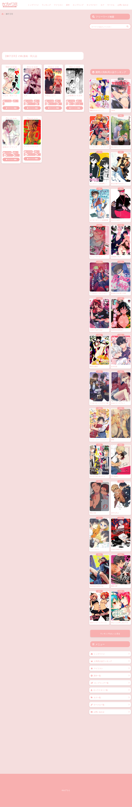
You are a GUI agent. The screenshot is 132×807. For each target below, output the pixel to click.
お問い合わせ (123, 4)
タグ (102, 4)
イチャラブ (31, 104)
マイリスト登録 (11, 108)
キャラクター (92, 4)
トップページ (33, 4)
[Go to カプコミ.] (3, 13)
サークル (110, 4)
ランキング (46, 4)
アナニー (10, 155)
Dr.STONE (8, 101)
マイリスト (58, 4)
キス (72, 104)
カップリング (78, 4)
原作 (68, 4)
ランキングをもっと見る (110, 633)
